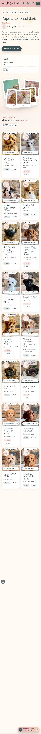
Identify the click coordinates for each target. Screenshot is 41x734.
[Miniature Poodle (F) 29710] (10, 325)
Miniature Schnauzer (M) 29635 (30, 518)
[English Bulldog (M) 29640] (10, 191)
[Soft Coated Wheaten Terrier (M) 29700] (11, 233)
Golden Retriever (27, 690)
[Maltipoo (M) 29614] (11, 459)
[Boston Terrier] (10, 675)
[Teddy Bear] (11, 592)
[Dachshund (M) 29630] (30, 414)
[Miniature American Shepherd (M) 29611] (30, 325)
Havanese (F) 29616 (9, 517)
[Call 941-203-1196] (28, 3)
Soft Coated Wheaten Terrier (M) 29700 (9, 251)
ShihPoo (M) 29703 (9, 387)
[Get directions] (23, 3)
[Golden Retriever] (30, 675)
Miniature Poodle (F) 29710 (8, 342)
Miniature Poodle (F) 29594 (8, 431)
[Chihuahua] (30, 592)
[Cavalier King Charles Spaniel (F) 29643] (30, 233)
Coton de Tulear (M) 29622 (8, 299)
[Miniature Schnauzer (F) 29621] (30, 143)
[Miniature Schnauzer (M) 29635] (30, 501)
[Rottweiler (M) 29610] (10, 546)
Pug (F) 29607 (30, 297)
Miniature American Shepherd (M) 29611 (29, 343)
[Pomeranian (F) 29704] (30, 371)
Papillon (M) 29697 (29, 206)
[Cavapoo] (10, 633)
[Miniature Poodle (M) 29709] (11, 143)
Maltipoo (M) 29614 (9, 475)
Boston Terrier (10, 689)
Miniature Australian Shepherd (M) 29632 (29, 564)
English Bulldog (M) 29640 (9, 208)
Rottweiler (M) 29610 (10, 561)
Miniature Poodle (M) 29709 (8, 160)
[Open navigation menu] (3, 3)
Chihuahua (28, 607)
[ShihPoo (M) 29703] (10, 371)
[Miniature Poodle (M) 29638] (30, 459)
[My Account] (33, 3)
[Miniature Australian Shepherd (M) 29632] (30, 546)
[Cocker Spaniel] (30, 633)
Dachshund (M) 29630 (28, 430)
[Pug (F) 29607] (30, 283)
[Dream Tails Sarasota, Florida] (13, 3)
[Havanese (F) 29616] (10, 501)
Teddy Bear (9, 607)
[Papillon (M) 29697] (30, 191)
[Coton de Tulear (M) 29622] (11, 283)
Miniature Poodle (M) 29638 (28, 476)
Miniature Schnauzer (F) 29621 (30, 160)
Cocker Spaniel (26, 648)
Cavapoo (8, 647)
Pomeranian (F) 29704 (29, 387)
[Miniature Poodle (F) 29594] (10, 414)
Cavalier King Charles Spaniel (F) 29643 (29, 251)
